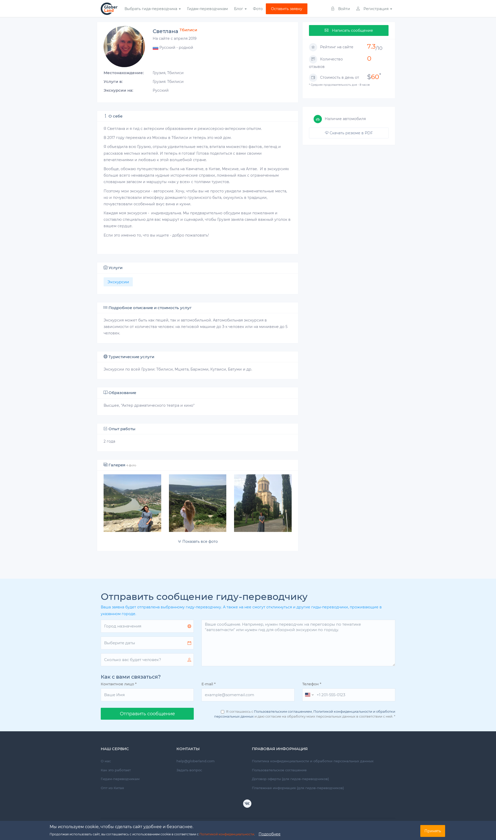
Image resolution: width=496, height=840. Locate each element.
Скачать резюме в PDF (351, 133)
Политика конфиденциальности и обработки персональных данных (313, 761)
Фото (258, 8)
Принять (432, 831)
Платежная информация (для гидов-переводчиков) (298, 788)
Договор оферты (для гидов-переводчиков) (290, 779)
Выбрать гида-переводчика (151, 8)
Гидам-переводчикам (207, 8)
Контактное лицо (119, 684)
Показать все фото (199, 541)
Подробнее (270, 834)
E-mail (209, 684)
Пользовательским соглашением (283, 711)
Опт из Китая (112, 788)
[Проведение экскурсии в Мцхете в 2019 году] (132, 503)
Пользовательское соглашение (279, 770)
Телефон (311, 684)
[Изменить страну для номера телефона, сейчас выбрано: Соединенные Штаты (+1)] (309, 695)
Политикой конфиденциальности (226, 834)
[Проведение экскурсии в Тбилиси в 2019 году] (263, 503)
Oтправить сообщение (147, 714)
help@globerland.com (195, 761)
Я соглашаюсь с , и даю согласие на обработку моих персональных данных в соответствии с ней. (304, 713)
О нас (106, 761)
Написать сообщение (352, 30)
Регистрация (376, 8)
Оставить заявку (286, 8)
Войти (343, 8)
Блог (239, 8)
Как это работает (116, 770)
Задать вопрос (189, 770)
